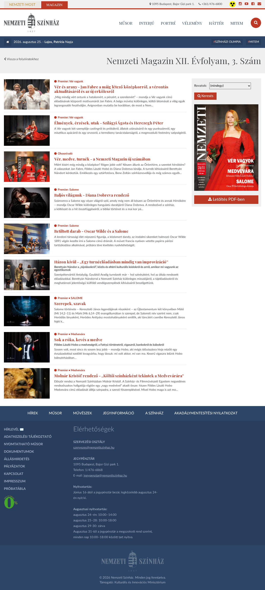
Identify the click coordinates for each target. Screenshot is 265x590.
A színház (154, 413)
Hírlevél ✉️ (14, 429)
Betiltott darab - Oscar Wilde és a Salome (91, 231)
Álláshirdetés (16, 459)
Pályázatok (14, 466)
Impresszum (14, 481)
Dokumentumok (19, 451)
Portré (168, 23)
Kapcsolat (13, 474)
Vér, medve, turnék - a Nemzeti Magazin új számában (102, 159)
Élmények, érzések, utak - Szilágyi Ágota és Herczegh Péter (108, 122)
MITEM (236, 23)
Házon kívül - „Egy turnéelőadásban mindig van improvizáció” (111, 261)
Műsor (55, 413)
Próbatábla (15, 488)
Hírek (33, 413)
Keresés (207, 96)
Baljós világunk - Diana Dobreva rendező (91, 195)
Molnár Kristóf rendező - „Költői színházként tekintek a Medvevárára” (119, 375)
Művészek (82, 413)
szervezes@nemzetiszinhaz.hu (93, 447)
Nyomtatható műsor (23, 444)
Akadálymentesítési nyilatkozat (205, 413)
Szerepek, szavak (70, 303)
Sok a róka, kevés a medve (78, 339)
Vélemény (192, 23)
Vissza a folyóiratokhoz (22, 59)
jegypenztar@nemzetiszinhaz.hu (105, 475)
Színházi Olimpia (228, 41)
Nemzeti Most (22, 4)
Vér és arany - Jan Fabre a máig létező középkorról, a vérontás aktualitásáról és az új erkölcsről (111, 89)
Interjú (146, 23)
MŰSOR (125, 23)
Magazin (54, 4)
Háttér (216, 23)
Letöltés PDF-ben (228, 199)
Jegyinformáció (118, 413)
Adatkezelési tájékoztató (28, 436)
